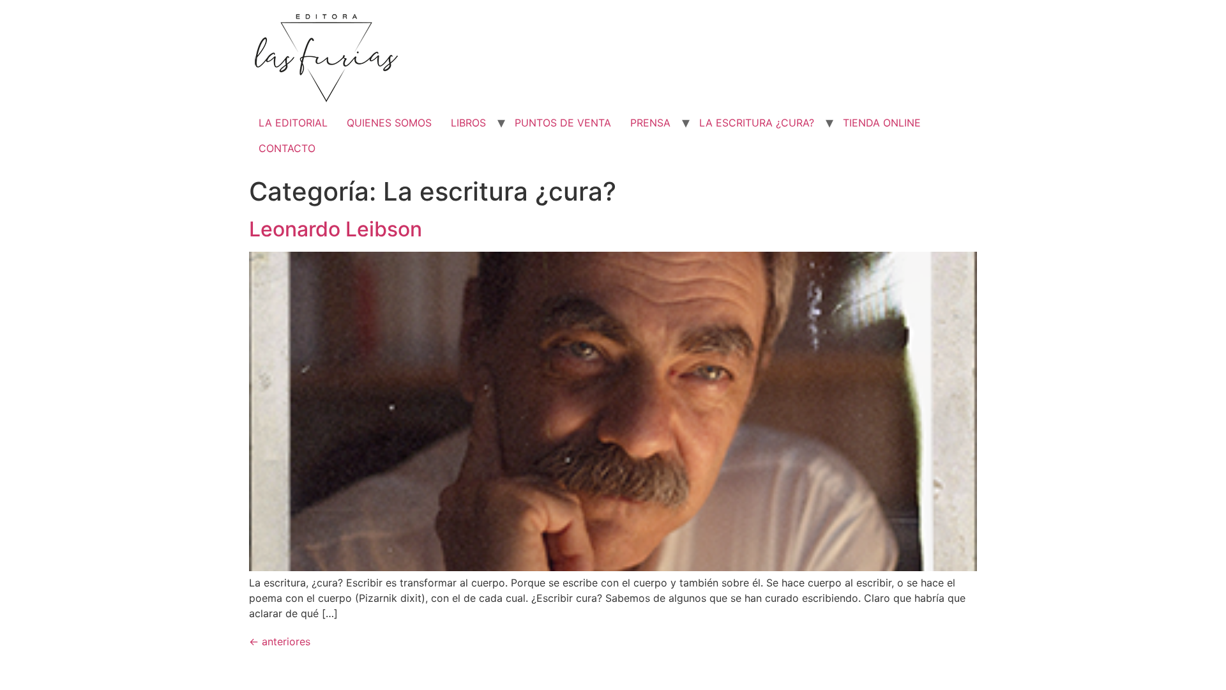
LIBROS (468, 122)
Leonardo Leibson (335, 229)
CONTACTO (287, 148)
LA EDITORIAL (293, 122)
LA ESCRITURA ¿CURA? (756, 122)
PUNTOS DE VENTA (563, 122)
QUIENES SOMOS (389, 122)
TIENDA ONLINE (882, 122)
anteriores (279, 641)
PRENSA (650, 122)
